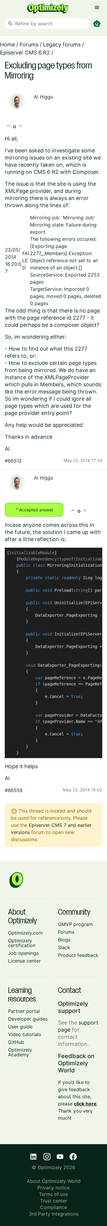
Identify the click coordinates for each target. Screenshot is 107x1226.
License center (24, 961)
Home (7, 44)
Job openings (23, 953)
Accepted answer (34, 509)
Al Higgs (43, 97)
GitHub (16, 1042)
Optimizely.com (25, 933)
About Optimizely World (54, 1181)
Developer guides (28, 1019)
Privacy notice (53, 1188)
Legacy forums (62, 44)
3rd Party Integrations (53, 1214)
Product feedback (78, 955)
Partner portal (24, 1011)
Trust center (53, 1201)
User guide (20, 1027)
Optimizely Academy (20, 1052)
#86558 (14, 790)
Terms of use (53, 1194)
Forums (29, 44)
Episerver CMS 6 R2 (25, 52)
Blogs (64, 940)
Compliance (53, 1207)
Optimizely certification (21, 943)
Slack (64, 947)
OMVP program (75, 924)
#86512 (13, 461)
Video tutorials (24, 1034)
